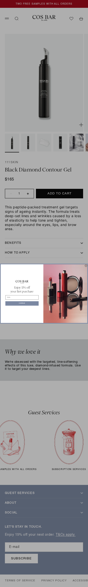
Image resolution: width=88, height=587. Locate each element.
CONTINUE (22, 303)
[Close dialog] (86, 265)
